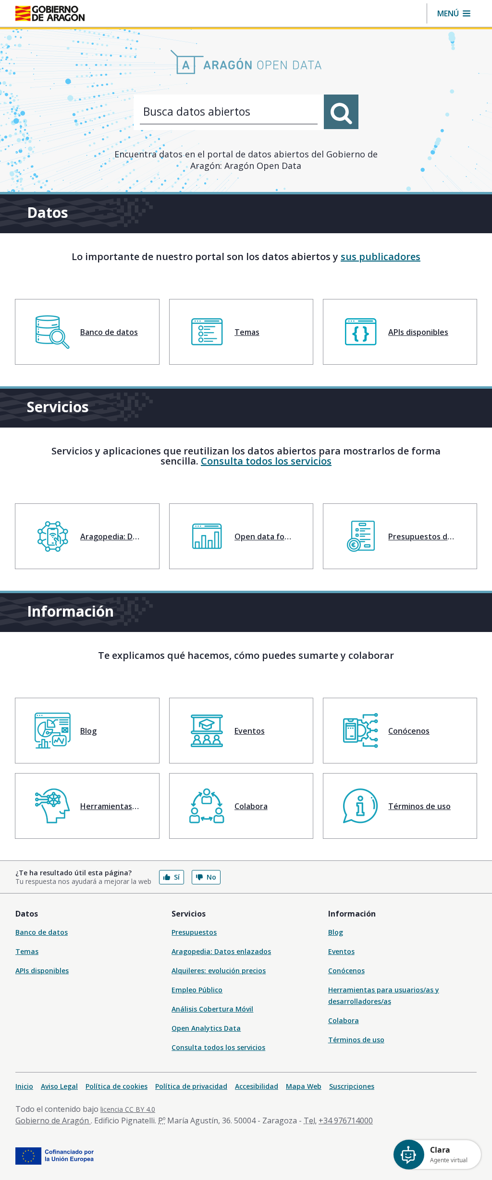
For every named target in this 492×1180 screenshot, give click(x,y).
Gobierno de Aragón (53, 1120)
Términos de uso (356, 1039)
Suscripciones (351, 1086)
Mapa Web (303, 1086)
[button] (454, 13)
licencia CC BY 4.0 (127, 1109)
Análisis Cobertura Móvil (212, 1008)
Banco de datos (41, 932)
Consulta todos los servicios (266, 460)
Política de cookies (117, 1086)
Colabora (343, 1020)
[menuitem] (87, 332)
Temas (26, 951)
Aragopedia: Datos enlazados (221, 951)
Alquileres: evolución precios (219, 970)
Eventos (341, 951)
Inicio (24, 1086)
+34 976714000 (346, 1120)
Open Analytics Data (206, 1028)
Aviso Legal (59, 1086)
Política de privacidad (191, 1086)
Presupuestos (194, 932)
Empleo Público (197, 989)
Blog (335, 932)
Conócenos (346, 970)
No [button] (211, 877)
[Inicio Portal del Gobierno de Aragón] (50, 13)
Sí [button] (177, 877)
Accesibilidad (256, 1086)
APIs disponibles (42, 970)
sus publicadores (380, 256)
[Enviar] (341, 112)
